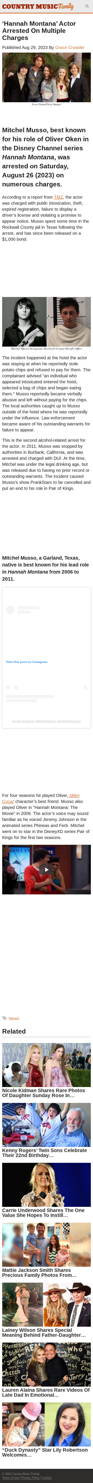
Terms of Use (10, 1477)
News (14, 1018)
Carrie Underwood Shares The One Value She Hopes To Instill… (43, 1212)
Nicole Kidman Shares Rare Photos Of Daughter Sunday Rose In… (43, 1093)
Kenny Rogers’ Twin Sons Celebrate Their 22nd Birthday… (44, 1153)
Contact (47, 1477)
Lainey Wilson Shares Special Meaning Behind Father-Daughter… (44, 1332)
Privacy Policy (30, 1477)
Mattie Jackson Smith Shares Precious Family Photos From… (39, 1272)
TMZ (58, 197)
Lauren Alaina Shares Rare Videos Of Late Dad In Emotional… (46, 1392)
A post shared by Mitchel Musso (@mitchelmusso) (46, 721)
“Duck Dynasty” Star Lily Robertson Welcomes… (45, 1452)
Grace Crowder (70, 47)
